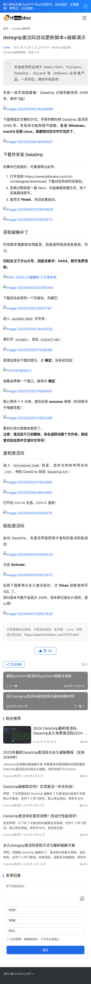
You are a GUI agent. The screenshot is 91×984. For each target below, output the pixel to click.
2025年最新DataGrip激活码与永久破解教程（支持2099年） (43, 754)
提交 (45, 950)
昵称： (13, 910)
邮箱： (13, 920)
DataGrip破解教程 (14, 52)
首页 (5, 28)
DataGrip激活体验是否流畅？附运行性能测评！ (41, 816)
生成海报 (15, 664)
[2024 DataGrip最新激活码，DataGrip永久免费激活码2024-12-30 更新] (17, 735)
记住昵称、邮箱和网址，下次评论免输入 (34, 939)
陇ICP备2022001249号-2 (19, 973)
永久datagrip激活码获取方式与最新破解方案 (39, 845)
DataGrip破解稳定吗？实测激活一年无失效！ (39, 787)
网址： (13, 930)
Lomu (6, 47)
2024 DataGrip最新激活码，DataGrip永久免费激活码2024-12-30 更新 (58, 731)
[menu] (84, 18)
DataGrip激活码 (61, 47)
